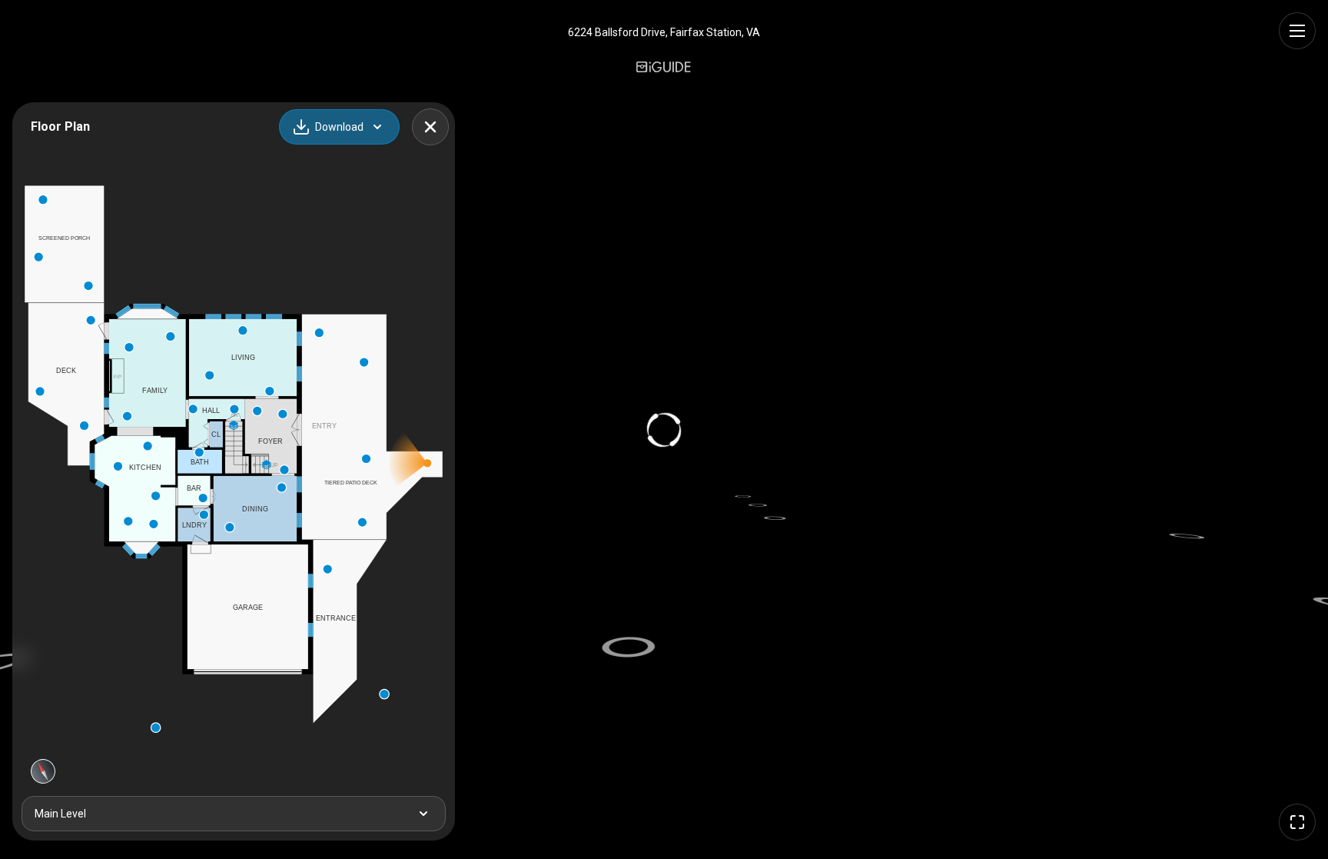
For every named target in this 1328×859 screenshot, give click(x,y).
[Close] (430, 126)
